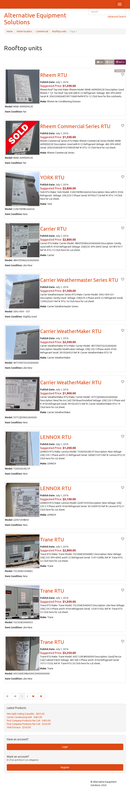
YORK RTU (52, 177)
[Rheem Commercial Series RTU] (22, 137)
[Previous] (15, 696)
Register (65, 767)
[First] (8, 696)
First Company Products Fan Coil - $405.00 (29, 720)
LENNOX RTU (55, 437)
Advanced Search (117, 16)
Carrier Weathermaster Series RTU (79, 280)
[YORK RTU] (22, 189)
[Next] (34, 696)
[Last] (41, 696)
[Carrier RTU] (22, 240)
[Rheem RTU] (22, 86)
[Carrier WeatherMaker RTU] (22, 342)
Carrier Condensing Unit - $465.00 (24, 717)
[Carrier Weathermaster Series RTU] (22, 291)
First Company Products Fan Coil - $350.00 (29, 724)
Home (10, 31)
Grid (110, 62)
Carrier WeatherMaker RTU (70, 331)
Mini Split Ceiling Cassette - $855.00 (26, 713)
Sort (120, 62)
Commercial (42, 31)
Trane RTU (52, 539)
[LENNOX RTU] (22, 448)
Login (65, 747)
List (101, 62)
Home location (24, 31)
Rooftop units (59, 31)
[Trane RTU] (22, 551)
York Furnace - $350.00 (19, 727)
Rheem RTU (53, 75)
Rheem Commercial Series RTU (75, 126)
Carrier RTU (53, 229)
